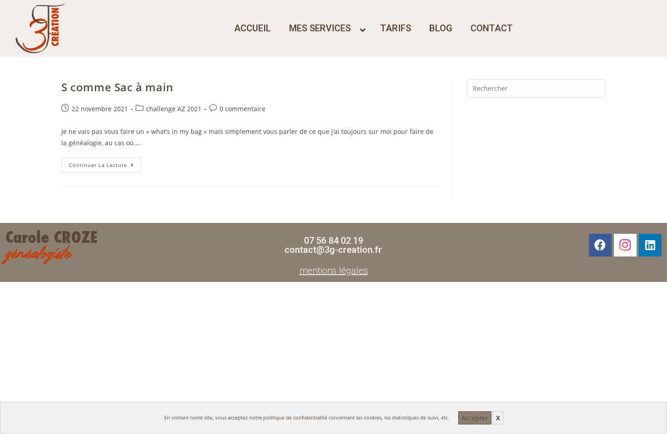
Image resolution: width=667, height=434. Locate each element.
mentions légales (333, 270)
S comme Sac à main (117, 86)
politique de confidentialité (295, 417)
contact (492, 28)
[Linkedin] (650, 245)
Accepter (474, 418)
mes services (320, 28)
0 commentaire (242, 108)
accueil (252, 28)
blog (440, 28)
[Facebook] (600, 245)
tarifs (395, 28)
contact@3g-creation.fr (333, 249)
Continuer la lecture (105, 163)
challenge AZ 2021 (173, 108)
